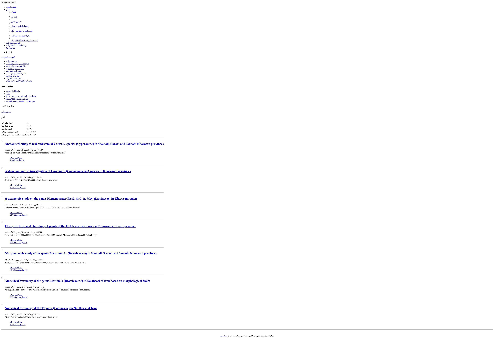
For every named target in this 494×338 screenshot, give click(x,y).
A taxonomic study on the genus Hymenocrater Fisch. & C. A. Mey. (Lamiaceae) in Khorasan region (71, 198)
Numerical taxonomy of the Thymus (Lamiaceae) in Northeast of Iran (51, 308)
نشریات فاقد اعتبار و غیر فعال (19, 81)
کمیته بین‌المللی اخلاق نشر (17, 98)
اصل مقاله (17, 160)
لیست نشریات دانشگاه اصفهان (24, 40)
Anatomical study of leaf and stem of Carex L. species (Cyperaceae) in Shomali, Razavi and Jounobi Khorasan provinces (84, 144)
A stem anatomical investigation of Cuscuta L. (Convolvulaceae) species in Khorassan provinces (68, 171)
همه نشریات (11, 61)
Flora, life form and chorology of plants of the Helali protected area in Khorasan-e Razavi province (70, 226)
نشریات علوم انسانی (15, 68)
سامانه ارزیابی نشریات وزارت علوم (21, 96)
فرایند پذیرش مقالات (20, 36)
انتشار (13, 12)
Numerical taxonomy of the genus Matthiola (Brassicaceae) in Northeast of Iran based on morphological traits (77, 281)
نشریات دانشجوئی (13, 78)
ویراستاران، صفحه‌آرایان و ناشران (20, 101)
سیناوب (224, 336)
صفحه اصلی (11, 7)
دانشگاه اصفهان (13, 91)
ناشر (8, 9)
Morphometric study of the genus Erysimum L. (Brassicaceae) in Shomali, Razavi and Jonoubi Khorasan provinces (81, 253)
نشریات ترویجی (12, 76)
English (9, 52)
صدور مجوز (16, 21)
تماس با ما (10, 48)
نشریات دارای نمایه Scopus (17, 64)
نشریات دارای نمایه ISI (15, 66)
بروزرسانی (6, 112)
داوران (14, 17)
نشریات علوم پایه (13, 71)
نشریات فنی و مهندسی (16, 73)
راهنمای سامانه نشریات (16, 45)
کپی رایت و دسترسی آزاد (22, 31)
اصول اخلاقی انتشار (19, 26)
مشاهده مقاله (16, 158)
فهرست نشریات (13, 43)
